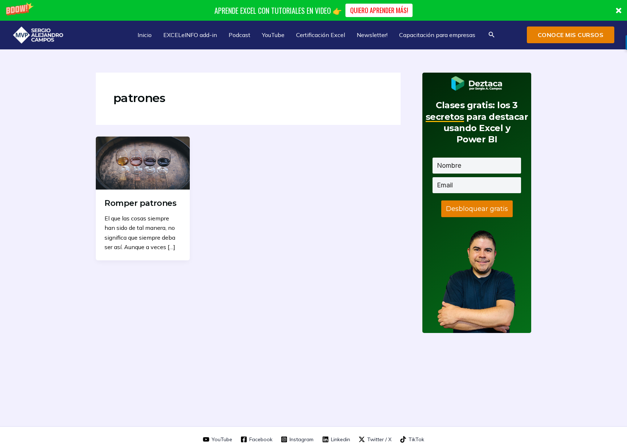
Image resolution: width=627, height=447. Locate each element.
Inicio (145, 34)
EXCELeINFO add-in (190, 34)
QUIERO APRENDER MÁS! (379, 10)
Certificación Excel (320, 34)
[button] (313, 10)
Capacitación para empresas (437, 34)
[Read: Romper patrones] (143, 162)
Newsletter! (372, 34)
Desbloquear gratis (477, 209)
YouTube (273, 34)
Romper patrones (140, 203)
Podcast (239, 34)
